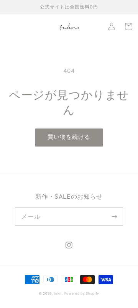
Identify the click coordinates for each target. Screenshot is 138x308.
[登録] (114, 216)
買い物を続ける (69, 136)
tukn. (58, 293)
